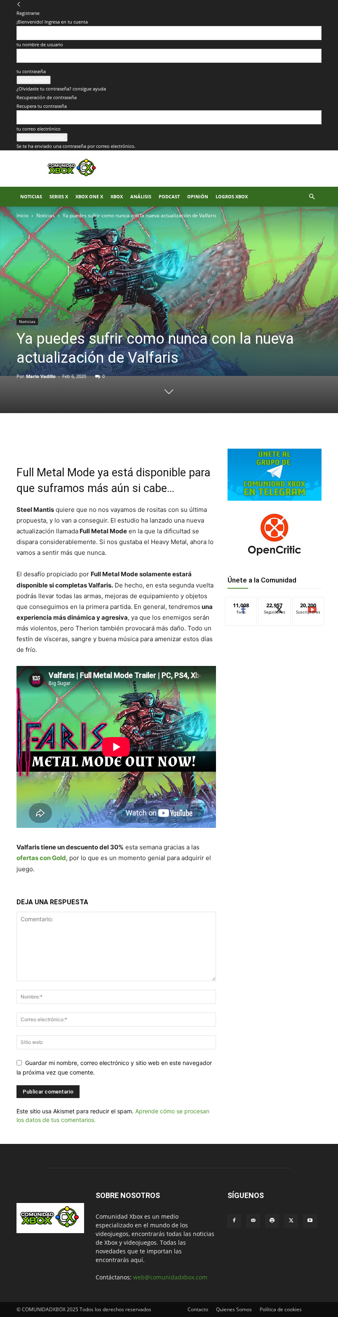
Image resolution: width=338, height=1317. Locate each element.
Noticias (31, 196)
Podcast (169, 196)
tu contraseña (31, 71)
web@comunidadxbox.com (170, 1277)
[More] (151, 441)
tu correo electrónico (38, 129)
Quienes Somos (234, 1309)
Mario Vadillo (41, 376)
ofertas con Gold (41, 858)
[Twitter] (94, 441)
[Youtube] (310, 1220)
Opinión (197, 196)
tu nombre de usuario (39, 44)
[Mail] (253, 1220)
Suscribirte (308, 603)
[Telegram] (132, 441)
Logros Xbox (232, 196)
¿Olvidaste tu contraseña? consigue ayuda (61, 89)
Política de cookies (281, 1309)
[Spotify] (272, 1220)
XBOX (116, 196)
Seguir (275, 603)
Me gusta (241, 603)
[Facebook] (75, 441)
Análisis (140, 196)
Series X (58, 196)
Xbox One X (89, 196)
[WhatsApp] (113, 441)
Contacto (198, 1309)
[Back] (18, 4)
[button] (312, 197)
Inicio (22, 215)
